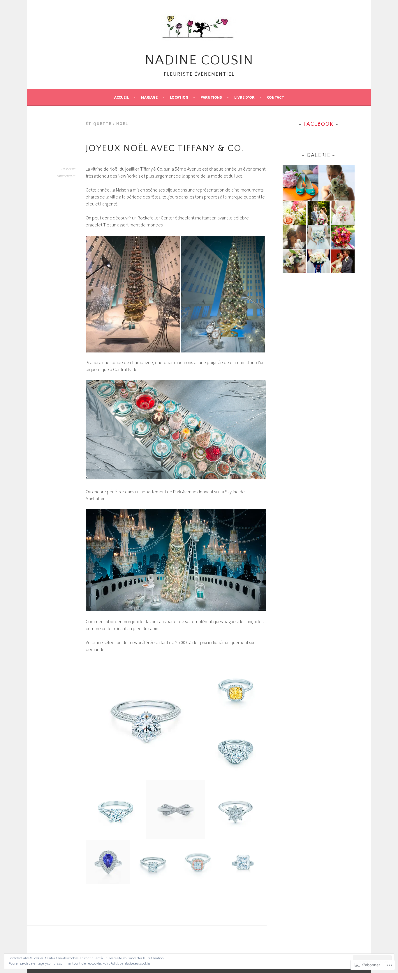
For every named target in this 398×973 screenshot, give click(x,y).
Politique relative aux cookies (130, 963)
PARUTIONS (211, 97)
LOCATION (179, 97)
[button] (133, 294)
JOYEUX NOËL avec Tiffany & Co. (165, 148)
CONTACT (275, 97)
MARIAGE (149, 97)
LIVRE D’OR (244, 97)
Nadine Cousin (199, 60)
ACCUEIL (121, 97)
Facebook (319, 124)
